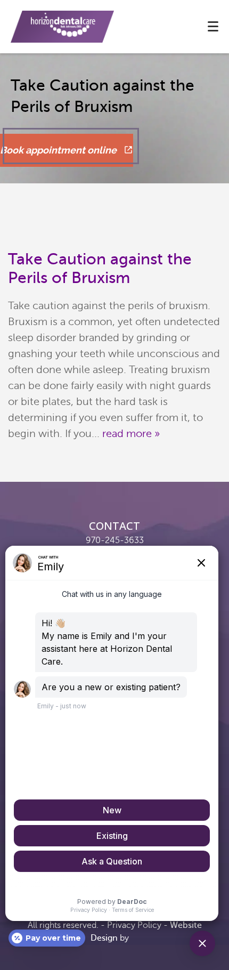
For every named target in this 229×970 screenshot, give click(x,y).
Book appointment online (59, 150)
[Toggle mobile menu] (213, 26)
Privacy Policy (134, 925)
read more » (131, 433)
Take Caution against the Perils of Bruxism (100, 268)
